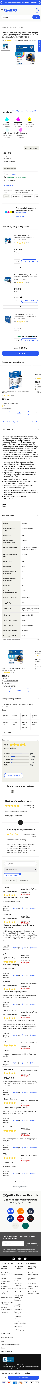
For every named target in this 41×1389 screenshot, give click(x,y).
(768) (33, 757)
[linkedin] (19, 1259)
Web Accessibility (7, 1351)
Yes (16, 908)
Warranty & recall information (7, 1303)
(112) (31, 765)
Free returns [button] (10, 180)
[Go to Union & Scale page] (15, 1226)
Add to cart (23, 1378)
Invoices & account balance (7, 1287)
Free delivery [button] (7, 408)
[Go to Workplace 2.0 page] (25, 1226)
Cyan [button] (7, 196)
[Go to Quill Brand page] (11, 1211)
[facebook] (25, 1259)
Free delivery (11, 168)
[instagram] (13, 1259)
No (25, 908)
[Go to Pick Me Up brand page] (31, 1211)
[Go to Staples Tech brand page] (31, 1219)
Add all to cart (20, 353)
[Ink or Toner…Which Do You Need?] (5, 505)
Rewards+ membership (19, 1273)
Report (34, 908)
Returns (3, 1278)
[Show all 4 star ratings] (20, 756)
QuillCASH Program (18, 1284)
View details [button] (20, 216)
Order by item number (33, 1287)
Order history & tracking (6, 1273)
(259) (32, 759)
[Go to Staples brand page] (21, 1219)
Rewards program (18, 1279)
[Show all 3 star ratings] (20, 759)
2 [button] (15, 1181)
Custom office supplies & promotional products (19, 1297)
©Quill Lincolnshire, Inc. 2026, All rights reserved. (17, 1366)
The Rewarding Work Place (10, 1344)
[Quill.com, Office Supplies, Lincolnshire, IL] (8, 1359)
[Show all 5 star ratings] (20, 753)
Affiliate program (20, 1330)
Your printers (32, 1283)
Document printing (18, 1305)
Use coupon (32, 1243)
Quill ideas (18, 1326)
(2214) (32, 754)
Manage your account (5, 1282)
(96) (32, 762)
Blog (2, 1341)
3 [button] (19, 1181)
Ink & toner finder (32, 1279)
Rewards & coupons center (33, 1292)
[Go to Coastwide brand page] (21, 1211)
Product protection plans (20, 1322)
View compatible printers (31, 112)
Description (7, 422)
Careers (3, 1348)
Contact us (5, 1312)
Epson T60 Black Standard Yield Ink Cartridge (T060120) (15, 392)
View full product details (18, 112)
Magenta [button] (16, 196)
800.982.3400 (21, 212)
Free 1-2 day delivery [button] (10, 685)
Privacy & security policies (6, 1308)
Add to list (9, 185)
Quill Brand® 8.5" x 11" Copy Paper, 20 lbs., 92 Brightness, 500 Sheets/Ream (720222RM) (25, 315)
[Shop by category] (2, 10)
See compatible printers (11, 403)
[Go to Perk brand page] (11, 1219)
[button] (40, 2)
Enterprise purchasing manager (18, 1311)
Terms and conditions (20, 1249)
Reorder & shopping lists (33, 1273)
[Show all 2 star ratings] (20, 762)
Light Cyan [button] (28, 196)
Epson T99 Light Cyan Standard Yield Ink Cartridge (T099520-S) (25, 275)
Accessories (30, 422)
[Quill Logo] (10, 10)
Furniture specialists (18, 1317)
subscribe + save (20, 1288)
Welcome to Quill (7, 1338)
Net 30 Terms (19, 1292)
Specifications (18, 422)
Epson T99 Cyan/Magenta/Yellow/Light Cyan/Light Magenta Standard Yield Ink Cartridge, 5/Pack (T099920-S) (24, 236)
